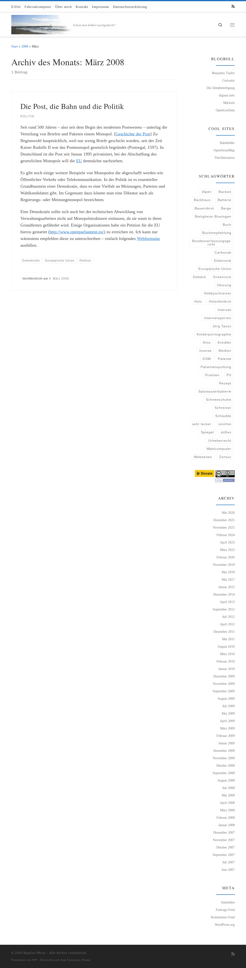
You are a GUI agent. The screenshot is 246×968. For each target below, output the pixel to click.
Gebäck (199, 277)
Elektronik (222, 261)
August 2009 (226, 698)
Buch (227, 225)
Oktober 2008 (225, 765)
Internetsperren (217, 318)
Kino (207, 342)
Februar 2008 (225, 817)
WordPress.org (225, 924)
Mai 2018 (228, 572)
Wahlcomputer (219, 449)
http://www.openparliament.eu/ (77, 231)
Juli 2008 (228, 788)
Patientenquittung (216, 367)
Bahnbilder (227, 143)
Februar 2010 (225, 661)
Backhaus (202, 200)
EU (79, 160)
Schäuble (223, 416)
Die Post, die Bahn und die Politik (72, 106)
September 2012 (224, 609)
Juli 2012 (228, 617)
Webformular (148, 238)
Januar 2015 (226, 587)
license (205, 351)
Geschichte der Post (133, 133)
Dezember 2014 (224, 594)
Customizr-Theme (79, 959)
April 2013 (227, 602)
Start (14, 46)
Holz (198, 301)
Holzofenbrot (220, 301)
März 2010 (227, 654)
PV (229, 375)
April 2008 (227, 803)
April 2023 (227, 542)
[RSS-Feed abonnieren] (233, 6)
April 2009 (227, 721)
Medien (225, 351)
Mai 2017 (228, 579)
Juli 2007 (228, 862)
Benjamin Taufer (223, 73)
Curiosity (228, 80)
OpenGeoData (225, 110)
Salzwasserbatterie (214, 391)
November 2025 (224, 527)
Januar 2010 (226, 669)
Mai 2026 (228, 512)
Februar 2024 (225, 535)
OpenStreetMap (224, 150)
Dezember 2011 (224, 631)
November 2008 (224, 758)
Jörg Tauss (221, 326)
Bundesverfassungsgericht (211, 242)
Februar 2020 (225, 557)
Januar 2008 (226, 825)
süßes (226, 432)
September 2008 (224, 773)
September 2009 (224, 691)
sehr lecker (201, 424)
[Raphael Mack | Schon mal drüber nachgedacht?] (41, 23)
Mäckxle (229, 103)
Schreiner (223, 408)
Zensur (225, 457)
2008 (24, 46)
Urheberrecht (219, 440)
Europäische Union (214, 269)
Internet (224, 310)
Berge (226, 208)
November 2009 (224, 684)
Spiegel (207, 432)
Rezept (225, 383)
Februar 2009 (225, 736)
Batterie (224, 200)
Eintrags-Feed (225, 910)
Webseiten (203, 457)
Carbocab (223, 252)
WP (34, 959)
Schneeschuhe (218, 399)
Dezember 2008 (224, 751)
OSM (207, 359)
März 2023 (227, 550)
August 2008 (226, 780)
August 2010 (226, 646)
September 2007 (224, 855)
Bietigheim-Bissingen (213, 216)
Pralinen (212, 375)
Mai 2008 (228, 795)
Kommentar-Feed (223, 917)
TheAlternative (224, 158)
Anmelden (228, 902)
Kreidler (224, 342)
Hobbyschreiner (217, 293)
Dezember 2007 (224, 832)
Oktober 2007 (225, 847)
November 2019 (224, 565)
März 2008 (227, 810)
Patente (224, 359)
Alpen (207, 192)
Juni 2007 (228, 870)
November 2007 (224, 840)
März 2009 (227, 728)
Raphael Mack (34, 953)
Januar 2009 (226, 743)
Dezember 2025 (224, 520)
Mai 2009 (228, 713)
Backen (225, 192)
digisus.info (227, 95)
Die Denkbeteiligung (221, 88)
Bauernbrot (204, 208)
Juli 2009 (228, 706)
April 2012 (227, 624)
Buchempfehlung (216, 233)
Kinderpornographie (214, 334)
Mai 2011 (228, 639)
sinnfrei (224, 424)
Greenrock (222, 277)
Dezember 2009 (224, 676)
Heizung (224, 285)
